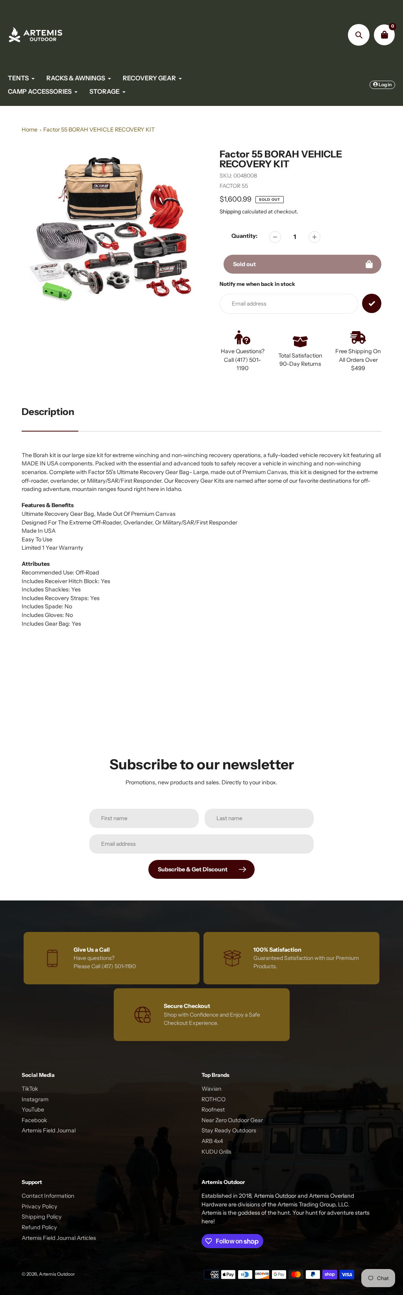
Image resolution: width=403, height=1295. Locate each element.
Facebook (34, 1120)
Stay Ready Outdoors (229, 1130)
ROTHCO (214, 1099)
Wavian (212, 1088)
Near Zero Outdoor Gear (232, 1120)
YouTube (33, 1109)
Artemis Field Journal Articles (59, 1237)
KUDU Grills (216, 1151)
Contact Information (48, 1195)
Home (29, 129)
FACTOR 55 (234, 185)
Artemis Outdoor (57, 1274)
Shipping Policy (42, 1216)
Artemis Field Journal (49, 1130)
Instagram (35, 1099)
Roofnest (213, 1109)
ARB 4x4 (212, 1141)
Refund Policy (39, 1227)
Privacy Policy (39, 1206)
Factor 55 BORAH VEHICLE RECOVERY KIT (99, 129)
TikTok (30, 1088)
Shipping (230, 211)
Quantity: (244, 235)
